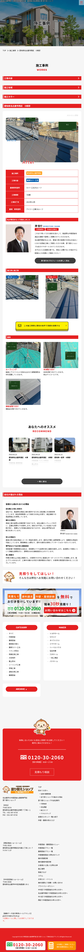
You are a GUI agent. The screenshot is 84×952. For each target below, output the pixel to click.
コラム (40, 875)
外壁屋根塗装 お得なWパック (49, 855)
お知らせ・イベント (45, 879)
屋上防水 (12, 661)
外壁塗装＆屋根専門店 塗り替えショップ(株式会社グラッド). (41, 937)
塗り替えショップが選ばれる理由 (51, 797)
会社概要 (44, 807)
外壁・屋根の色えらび (46, 820)
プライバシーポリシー (46, 886)
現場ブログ (42, 872)
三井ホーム (54, 654)
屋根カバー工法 (14, 647)
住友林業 (53, 651)
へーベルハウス (55, 647)
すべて (11, 633)
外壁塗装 (12, 637)
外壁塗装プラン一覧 (45, 848)
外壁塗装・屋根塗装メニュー (48, 844)
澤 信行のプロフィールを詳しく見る (55, 260)
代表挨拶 (44, 804)
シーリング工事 (14, 664)
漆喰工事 (12, 668)
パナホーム (54, 661)
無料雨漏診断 (43, 858)
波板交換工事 (14, 671)
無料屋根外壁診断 (44, 862)
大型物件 (12, 657)
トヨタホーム (55, 633)
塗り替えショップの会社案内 (48, 800)
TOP (39, 787)
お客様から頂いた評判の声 (48, 865)
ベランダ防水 (14, 651)
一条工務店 (54, 657)
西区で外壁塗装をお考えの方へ (49, 900)
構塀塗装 (12, 675)
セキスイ (53, 637)
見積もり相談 (42, 772)
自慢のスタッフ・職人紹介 (48, 817)
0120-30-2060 (46, 757)
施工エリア (44, 810)
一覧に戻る (42, 481)
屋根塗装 (12, 640)
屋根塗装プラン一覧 (45, 851)
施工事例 (12, 50)
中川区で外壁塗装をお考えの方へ (50, 896)
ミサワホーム (55, 644)
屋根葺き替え (14, 644)
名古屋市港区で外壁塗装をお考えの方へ (53, 893)
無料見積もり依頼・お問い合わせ (50, 882)
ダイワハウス (55, 640)
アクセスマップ (46, 813)
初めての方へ (43, 790)
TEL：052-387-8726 (10, 812)
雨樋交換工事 (14, 654)
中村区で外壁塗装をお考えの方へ (50, 889)
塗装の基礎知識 (46, 794)
